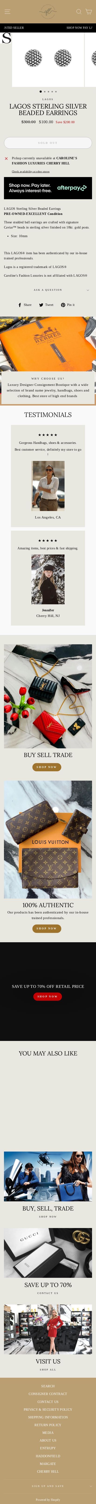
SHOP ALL (48, 1369)
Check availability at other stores (31, 171)
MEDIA (48, 1433)
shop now (47, 767)
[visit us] (48, 1329)
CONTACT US (48, 1402)
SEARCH (48, 1386)
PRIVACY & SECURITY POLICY (48, 1409)
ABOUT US (48, 1440)
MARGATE (48, 1464)
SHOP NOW (48, 996)
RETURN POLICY (47, 1425)
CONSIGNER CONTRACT (48, 1394)
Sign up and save (48, 1486)
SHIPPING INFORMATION (48, 1417)
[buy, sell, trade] (48, 1176)
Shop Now (47, 928)
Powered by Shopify (48, 1499)
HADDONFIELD (48, 1456)
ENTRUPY (48, 1448)
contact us (48, 1293)
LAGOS (48, 99)
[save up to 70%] (48, 1253)
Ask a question (48, 290)
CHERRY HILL (48, 1471)
